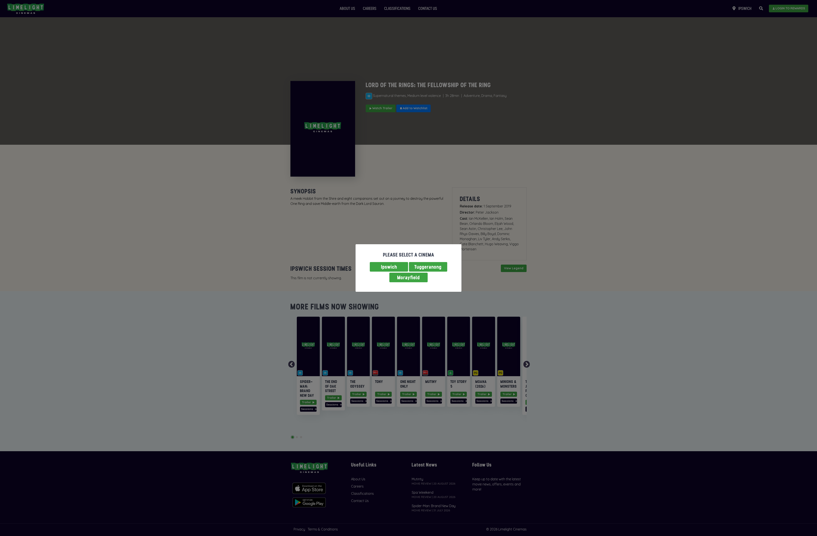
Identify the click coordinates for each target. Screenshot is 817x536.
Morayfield (408, 277)
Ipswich (389, 267)
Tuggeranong (428, 267)
